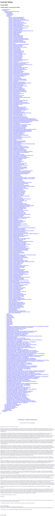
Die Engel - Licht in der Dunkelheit (15, 49)
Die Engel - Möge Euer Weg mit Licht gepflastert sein (18, 126)
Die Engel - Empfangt (12, 139)
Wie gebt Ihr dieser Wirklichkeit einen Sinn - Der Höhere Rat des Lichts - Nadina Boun (21, 389)
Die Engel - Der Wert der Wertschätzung (16, 72)
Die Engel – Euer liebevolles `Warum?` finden (17, 68)
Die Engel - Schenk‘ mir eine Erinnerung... (16, 45)
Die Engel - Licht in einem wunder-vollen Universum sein (19, 39)
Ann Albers (9, 16)
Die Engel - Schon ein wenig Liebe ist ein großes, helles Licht (19, 204)
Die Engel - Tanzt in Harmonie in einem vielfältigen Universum (20, 244)
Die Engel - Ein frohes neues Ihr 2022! (15, 201)
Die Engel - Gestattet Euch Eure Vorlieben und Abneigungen (19, 195)
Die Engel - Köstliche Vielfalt (14, 33)
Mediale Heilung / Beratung (7, 410)
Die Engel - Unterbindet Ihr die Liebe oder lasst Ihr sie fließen (19, 217)
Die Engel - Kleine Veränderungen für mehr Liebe (17, 90)
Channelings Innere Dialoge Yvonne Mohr (12, 11)
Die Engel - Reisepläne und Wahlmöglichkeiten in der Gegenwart (20, 299)
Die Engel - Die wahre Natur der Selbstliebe (16, 215)
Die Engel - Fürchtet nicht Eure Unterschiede (16, 267)
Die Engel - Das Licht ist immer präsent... (16, 293)
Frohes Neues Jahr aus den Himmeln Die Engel (17, 303)
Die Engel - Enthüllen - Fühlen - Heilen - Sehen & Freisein (19, 281)
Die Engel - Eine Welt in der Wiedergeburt (16, 285)
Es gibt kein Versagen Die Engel (14, 307)
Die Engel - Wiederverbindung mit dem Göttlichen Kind (18, 173)
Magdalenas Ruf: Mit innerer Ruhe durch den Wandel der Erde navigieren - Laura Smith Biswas (23, 377)
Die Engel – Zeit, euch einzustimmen (15, 58)
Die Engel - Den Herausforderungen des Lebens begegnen (19, 25)
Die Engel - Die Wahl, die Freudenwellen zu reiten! (17, 150)
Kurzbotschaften (9, 13)
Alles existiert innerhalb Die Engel (15, 312)
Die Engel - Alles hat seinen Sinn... (15, 174)
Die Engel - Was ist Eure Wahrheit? (15, 110)
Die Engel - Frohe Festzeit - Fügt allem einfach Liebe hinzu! (19, 206)
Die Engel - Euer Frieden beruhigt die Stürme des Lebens (18, 271)
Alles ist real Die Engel (13, 308)
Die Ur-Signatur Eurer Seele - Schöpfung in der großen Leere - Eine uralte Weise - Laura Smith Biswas (24, 339)
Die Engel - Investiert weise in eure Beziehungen (17, 19)
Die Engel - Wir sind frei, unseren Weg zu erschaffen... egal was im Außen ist (22, 177)
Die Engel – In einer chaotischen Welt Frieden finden (18, 69)
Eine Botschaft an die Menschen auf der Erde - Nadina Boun (17, 402)
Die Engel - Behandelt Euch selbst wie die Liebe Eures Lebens (19, 214)
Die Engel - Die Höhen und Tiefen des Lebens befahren (18, 146)
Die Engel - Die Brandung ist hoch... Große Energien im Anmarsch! (20, 121)
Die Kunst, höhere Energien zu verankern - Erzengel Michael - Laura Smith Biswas (21, 358)
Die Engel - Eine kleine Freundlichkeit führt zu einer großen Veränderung (21, 205)
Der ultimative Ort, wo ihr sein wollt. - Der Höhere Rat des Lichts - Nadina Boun (20, 400)
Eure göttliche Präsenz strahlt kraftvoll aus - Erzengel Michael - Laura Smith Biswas (21, 375)
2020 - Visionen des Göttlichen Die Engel (16, 302)
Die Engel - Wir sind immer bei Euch (15, 289)
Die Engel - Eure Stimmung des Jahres (15, 46)
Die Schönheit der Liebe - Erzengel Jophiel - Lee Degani (16, 328)
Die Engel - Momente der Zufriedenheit (15, 159)
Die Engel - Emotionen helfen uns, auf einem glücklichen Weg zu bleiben (21, 230)
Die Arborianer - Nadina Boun (12, 403)
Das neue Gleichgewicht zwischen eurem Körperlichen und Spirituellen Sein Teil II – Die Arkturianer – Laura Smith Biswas (28, 360)
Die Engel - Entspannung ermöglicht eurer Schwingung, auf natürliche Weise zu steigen (24, 233)
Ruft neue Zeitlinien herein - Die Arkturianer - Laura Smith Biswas (18, 345)
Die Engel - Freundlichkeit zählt (14, 34)
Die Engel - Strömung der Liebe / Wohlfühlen (17, 181)
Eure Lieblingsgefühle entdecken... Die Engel (16, 304)
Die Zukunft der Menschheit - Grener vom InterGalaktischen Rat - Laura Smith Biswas (21, 366)
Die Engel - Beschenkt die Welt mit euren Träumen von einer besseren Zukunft (22, 254)
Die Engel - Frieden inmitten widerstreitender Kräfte (18, 203)
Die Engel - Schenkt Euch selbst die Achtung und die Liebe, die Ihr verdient (22, 143)
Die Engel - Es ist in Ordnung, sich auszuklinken (17, 287)
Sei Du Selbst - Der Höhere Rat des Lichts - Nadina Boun (17, 396)
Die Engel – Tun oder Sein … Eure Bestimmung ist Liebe (19, 62)
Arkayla (8, 313)
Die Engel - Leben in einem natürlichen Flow (16, 17)
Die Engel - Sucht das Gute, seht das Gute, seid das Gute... (19, 265)
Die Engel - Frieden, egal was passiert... (16, 138)
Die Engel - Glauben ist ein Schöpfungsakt (16, 93)
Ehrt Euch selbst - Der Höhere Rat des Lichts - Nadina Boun (17, 392)
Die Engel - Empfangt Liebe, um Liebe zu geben (17, 187)
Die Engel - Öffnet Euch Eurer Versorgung (16, 211)
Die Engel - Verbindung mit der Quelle (15, 113)
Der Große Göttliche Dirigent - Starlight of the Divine (16, 393)
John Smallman (9, 321)
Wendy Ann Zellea (10, 316)
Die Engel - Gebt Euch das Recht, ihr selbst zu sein (17, 218)
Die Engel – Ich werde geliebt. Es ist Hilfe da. (17, 76)
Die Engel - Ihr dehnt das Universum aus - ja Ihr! (17, 213)
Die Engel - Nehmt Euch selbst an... (15, 144)
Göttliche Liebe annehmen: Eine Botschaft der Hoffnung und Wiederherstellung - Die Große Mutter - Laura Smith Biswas (27, 376)
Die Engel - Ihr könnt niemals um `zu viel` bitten (17, 127)
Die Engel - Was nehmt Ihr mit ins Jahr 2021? (16, 252)
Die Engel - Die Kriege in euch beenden (16, 37)
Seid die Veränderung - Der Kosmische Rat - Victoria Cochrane (17, 333)
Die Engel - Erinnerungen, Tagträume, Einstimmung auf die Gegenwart (21, 241)
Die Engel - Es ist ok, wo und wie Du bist (16, 262)
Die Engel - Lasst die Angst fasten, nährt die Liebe (17, 294)
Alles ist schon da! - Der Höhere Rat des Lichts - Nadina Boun (17, 388)
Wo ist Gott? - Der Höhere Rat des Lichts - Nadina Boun (16, 395)
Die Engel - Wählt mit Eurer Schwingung (16, 259)
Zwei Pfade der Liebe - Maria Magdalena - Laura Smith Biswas (17, 349)
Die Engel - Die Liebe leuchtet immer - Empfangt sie (18, 116)
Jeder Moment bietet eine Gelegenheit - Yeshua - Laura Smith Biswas (18, 384)
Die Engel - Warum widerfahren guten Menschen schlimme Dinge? (20, 131)
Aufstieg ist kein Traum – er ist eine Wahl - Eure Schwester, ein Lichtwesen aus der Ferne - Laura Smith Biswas (26, 353)
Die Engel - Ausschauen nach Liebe (15, 165)
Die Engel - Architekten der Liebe (15, 224)
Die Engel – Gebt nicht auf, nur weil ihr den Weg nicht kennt (19, 74)
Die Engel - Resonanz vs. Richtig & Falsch (16, 251)
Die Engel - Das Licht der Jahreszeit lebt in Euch (17, 128)
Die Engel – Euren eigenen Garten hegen (16, 56)
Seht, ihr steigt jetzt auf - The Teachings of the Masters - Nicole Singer (19, 387)
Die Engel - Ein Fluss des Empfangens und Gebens (17, 158)
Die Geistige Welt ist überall (9, 408)
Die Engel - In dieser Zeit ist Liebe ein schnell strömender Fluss (20, 171)
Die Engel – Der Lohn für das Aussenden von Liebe (18, 75)
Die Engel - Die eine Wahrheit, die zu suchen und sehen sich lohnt (20, 182)
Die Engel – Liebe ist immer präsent (15, 78)
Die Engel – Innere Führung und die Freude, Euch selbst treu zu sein (20, 64)
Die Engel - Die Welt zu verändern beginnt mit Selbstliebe (19, 272)
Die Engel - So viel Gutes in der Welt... (15, 180)
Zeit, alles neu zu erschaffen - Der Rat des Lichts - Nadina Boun (18, 379)
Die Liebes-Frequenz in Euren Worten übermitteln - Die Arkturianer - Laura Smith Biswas (22, 365)
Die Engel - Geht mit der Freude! (14, 169)
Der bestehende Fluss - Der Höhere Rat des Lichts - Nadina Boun (18, 398)
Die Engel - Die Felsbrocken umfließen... (16, 179)
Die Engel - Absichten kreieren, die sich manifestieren (18, 223)
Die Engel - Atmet (12, 43)
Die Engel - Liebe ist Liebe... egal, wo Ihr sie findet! (18, 163)
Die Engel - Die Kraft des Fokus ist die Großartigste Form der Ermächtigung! (22, 227)
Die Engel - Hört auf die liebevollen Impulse (16, 199)
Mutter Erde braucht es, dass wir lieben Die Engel (17, 310)
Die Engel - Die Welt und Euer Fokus (15, 86)
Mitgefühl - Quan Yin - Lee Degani (13, 330)
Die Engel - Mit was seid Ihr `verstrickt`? (16, 115)
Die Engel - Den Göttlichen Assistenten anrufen (17, 132)
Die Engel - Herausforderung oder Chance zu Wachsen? (18, 246)
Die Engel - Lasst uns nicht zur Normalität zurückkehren (18, 284)
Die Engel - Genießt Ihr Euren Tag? (15, 222)
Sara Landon (9, 318)
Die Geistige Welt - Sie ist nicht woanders (12, 405)
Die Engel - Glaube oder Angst (14, 98)
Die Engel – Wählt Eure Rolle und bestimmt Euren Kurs (18, 59)
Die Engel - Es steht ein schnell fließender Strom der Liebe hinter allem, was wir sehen (23, 120)
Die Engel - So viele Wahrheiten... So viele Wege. (17, 243)
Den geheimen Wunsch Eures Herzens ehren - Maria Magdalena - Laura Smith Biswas (21, 381)
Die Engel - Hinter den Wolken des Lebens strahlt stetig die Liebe (20, 112)
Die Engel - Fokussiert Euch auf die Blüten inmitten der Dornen (20, 198)
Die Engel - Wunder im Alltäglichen (15, 32)
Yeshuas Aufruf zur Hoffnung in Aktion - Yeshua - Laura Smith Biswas (19, 346)
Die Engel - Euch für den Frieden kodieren (16, 270)
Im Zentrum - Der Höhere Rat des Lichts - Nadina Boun (16, 364)
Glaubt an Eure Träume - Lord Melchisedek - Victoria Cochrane (18, 342)
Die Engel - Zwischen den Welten (15, 276)
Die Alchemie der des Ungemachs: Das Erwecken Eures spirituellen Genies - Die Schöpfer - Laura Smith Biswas (26, 370)
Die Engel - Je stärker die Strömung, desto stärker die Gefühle (19, 238)
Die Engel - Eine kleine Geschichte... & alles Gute (17, 291)
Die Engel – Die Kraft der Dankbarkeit (15, 52)
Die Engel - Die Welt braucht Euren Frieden (16, 278)
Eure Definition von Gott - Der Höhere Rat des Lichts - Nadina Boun (18, 367)
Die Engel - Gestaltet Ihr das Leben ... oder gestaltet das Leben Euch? (21, 170)
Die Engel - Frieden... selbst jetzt (14, 290)
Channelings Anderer (8, 12)
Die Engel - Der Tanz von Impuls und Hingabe (17, 231)
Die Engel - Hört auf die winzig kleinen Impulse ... (17, 83)
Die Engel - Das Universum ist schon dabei (16, 295)
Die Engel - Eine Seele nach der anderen (16, 197)
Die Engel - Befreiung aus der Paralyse (15, 70)
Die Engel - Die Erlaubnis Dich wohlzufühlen (17, 111)
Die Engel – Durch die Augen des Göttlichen (16, 71)
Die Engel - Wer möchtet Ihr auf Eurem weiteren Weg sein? (19, 225)
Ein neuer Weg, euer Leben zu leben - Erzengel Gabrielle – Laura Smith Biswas (20, 332)
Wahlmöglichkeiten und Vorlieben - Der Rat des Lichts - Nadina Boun (19, 380)
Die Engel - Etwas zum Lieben (14, 99)
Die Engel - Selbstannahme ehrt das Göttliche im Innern (18, 117)
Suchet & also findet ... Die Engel (14, 300)
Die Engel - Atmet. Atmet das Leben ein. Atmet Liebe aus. (19, 279)
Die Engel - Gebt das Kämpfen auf (15, 264)
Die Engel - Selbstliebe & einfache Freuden (16, 24)
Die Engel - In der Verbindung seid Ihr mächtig (17, 266)
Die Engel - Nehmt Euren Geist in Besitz (16, 216)
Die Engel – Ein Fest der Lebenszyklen (15, 54)
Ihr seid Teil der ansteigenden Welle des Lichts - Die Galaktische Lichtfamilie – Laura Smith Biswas (24, 356)
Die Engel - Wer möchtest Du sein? (15, 286)
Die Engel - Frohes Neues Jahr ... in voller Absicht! (17, 156)
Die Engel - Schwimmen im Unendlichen (16, 40)
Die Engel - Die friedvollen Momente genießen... (17, 41)
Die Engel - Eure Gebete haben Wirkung (16, 189)
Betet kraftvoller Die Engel (13, 309)
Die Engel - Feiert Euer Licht (14, 253)
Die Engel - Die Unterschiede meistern (15, 26)
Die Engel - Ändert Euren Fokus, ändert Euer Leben (18, 256)
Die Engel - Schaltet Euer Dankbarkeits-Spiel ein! (17, 207)
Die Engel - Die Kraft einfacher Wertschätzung (17, 255)
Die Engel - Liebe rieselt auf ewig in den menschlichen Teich (19, 103)
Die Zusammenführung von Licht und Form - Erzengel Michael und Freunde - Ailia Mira (22, 331)
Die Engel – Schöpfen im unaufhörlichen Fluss (17, 81)
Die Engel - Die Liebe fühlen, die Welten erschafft (17, 208)
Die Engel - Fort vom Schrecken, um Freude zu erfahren (18, 210)
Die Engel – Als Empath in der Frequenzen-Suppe (17, 63)
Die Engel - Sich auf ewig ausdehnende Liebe (17, 88)
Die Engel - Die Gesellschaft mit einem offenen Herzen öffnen (19, 282)
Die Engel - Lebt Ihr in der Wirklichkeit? (16, 209)
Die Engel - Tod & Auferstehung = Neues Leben (17, 239)
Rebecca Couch (9, 323)
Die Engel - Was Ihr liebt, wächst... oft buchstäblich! (18, 125)
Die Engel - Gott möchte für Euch (15, 175)
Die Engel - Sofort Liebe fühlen (14, 283)
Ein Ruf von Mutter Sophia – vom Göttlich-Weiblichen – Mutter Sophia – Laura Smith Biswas (23, 351)
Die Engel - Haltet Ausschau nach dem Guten (16, 190)
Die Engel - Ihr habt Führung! (14, 237)
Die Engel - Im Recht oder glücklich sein (16, 240)
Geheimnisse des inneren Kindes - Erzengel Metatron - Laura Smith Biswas (19, 363)
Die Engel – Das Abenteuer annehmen (15, 55)
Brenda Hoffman (10, 324)
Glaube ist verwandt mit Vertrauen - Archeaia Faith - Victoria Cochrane (19, 343)
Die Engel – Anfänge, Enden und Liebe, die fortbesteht (18, 67)
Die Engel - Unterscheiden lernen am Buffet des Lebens (18, 38)
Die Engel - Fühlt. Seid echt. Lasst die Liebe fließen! (18, 166)
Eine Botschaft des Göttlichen (14, 280)
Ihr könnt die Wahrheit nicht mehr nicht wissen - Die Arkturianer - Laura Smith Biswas (21, 359)
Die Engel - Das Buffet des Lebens (15, 196)
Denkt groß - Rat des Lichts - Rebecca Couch (14, 348)
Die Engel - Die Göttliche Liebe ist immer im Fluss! (18, 242)
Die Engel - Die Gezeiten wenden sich (15, 29)
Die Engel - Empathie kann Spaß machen (16, 84)
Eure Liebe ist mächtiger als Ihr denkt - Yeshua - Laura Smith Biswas (18, 385)
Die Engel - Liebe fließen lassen (14, 268)
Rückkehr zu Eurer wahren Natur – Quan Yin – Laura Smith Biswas (18, 338)
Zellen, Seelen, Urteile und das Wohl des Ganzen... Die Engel (19, 311)
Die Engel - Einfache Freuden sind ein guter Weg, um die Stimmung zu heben (22, 118)
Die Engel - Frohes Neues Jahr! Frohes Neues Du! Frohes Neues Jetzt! (21, 155)
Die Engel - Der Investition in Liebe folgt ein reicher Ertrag (19, 20)
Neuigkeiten (5, 411)
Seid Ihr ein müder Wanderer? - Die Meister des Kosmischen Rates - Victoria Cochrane (21, 350)
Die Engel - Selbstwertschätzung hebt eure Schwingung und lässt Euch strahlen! (22, 129)
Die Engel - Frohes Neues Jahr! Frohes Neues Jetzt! (18, 91)
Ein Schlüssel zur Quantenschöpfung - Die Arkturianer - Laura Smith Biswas (20, 327)
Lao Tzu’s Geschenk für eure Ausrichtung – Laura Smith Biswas (18, 357)
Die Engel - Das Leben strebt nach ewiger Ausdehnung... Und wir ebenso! (21, 178)
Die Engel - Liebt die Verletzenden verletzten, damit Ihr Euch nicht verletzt (21, 261)
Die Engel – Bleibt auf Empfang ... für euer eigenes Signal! (19, 73)
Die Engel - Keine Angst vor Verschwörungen (17, 273)
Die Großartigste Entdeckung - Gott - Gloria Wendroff (16, 337)
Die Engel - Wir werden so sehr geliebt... (16, 145)
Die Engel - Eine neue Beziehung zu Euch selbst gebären (18, 235)
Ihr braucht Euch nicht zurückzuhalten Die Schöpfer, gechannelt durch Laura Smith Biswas (22, 383)
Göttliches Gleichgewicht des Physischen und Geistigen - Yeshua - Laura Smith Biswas (21, 344)
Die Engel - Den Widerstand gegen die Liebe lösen (17, 109)
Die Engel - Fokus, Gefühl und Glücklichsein (16, 154)
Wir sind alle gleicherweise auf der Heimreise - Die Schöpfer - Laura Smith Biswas (21, 372)
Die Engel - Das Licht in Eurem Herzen (16, 202)
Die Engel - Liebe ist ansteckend (14, 292)
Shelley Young (9, 320)
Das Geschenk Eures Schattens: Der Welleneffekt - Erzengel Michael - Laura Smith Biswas (22, 378)
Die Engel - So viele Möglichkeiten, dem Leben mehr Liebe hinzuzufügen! (21, 186)
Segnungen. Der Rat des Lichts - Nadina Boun (15, 386)
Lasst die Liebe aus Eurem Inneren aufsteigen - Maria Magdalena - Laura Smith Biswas (22, 352)
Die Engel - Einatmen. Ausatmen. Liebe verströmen (18, 47)
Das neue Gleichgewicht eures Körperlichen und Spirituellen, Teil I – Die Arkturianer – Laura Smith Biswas (25, 361)
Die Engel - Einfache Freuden (14, 94)
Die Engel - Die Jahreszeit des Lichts (15, 160)
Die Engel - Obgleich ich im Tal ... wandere (16, 296)
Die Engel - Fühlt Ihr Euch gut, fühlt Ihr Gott (16, 236)
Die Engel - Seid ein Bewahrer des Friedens (16, 184)
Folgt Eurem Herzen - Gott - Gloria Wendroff (14, 340)
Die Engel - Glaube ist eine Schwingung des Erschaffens (18, 188)
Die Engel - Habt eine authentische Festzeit (16, 161)
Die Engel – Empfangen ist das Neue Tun (16, 65)
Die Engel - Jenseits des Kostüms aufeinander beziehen (18, 260)
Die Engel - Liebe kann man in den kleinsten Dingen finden (19, 122)
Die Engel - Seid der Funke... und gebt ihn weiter (17, 42)
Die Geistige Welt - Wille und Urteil (11, 407)
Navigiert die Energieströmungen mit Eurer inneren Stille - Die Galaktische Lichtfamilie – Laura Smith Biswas (25, 355)
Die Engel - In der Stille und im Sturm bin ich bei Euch (18, 102)
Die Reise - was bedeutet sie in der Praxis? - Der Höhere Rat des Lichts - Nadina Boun (21, 401)
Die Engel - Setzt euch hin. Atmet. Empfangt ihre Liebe (18, 27)
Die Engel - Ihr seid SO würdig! (14, 153)
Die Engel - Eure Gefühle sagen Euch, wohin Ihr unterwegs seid (20, 124)
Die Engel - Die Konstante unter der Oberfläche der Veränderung (20, 82)
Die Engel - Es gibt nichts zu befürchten (16, 101)
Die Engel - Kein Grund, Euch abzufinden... (16, 168)
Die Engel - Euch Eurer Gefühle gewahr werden (17, 140)
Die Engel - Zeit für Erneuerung (14, 123)
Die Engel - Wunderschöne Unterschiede (16, 28)
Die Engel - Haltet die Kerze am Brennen (16, 133)
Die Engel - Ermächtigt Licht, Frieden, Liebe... (17, 134)
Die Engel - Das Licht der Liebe (14, 92)
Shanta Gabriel (9, 319)
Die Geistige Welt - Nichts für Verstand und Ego (13, 404)
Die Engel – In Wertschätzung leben (15, 66)
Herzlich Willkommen (6, 9)
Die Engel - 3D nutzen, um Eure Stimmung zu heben (18, 85)
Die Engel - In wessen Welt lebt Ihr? (15, 250)
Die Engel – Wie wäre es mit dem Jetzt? (16, 60)
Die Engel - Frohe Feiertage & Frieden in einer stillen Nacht (19, 157)
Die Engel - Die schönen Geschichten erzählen (17, 89)
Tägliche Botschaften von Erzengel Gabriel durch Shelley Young (18, 394)
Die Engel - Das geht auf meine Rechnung (16, 18)
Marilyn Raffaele (10, 315)
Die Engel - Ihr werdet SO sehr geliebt (15, 176)
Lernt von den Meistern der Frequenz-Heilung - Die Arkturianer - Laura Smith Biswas (21, 341)
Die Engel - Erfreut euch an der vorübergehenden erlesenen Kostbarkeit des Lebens (23, 119)
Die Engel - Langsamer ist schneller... (15, 137)
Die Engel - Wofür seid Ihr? (13, 219)
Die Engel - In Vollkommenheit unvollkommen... (17, 141)
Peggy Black (9, 314)
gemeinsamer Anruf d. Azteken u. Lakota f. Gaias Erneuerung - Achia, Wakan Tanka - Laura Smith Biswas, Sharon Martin (28, 326)
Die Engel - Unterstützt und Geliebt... (15, 142)
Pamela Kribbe (9, 15)
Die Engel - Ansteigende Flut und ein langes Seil (17, 229)
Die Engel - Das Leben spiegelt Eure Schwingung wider (18, 257)
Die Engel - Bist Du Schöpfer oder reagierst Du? (17, 212)
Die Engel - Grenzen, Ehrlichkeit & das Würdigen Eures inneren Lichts (21, 30)
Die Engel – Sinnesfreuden (13, 80)
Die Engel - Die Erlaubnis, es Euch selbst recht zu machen (19, 147)
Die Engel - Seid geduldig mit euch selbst (16, 288)
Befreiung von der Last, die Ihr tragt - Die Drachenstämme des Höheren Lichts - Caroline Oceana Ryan (24, 335)
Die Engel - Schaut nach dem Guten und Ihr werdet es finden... (19, 172)
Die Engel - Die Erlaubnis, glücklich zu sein (16, 95)
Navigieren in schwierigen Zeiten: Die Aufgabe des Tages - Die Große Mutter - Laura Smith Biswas (24, 373)
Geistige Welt (5, 10)
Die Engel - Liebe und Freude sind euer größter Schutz (18, 100)
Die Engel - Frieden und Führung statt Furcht (16, 298)
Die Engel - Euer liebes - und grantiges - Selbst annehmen (19, 44)
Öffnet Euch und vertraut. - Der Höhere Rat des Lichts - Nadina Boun (19, 399)
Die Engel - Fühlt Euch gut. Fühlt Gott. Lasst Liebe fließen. (19, 185)
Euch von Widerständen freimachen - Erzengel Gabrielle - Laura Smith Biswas (20, 354)
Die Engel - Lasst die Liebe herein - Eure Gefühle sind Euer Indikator (21, 151)
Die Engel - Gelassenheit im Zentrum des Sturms (17, 247)
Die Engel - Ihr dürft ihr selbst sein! (15, 21)
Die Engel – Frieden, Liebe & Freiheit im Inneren (17, 53)
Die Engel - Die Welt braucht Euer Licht (16, 258)
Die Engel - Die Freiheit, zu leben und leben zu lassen (18, 200)
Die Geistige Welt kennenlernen (10, 406)
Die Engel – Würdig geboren (14, 61)
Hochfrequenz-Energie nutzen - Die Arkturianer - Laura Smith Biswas (19, 368)
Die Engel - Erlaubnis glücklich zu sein (15, 263)
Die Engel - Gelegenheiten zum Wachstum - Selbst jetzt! (18, 274)
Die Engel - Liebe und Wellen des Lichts (16, 36)
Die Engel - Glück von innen (14, 106)
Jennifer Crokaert (10, 322)
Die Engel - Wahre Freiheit (13, 105)
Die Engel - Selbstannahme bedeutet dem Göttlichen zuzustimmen (20, 130)
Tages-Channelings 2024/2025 (12, 336)
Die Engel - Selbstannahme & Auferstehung (16, 148)
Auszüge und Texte (10, 14)
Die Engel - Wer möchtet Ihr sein (14, 48)
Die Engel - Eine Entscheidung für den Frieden (17, 269)
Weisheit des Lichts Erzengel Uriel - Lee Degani (15, 329)
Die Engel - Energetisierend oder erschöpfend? (17, 228)
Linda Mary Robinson (10, 317)
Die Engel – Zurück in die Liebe (14, 77)
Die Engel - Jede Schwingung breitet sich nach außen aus (18, 183)
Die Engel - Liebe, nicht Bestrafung (15, 297)
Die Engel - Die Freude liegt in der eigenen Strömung (18, 167)
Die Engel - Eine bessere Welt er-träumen (16, 275)
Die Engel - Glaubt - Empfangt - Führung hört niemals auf (19, 152)
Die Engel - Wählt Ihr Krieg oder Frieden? (16, 194)
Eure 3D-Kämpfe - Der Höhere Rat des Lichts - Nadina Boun (17, 397)
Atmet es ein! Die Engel (13, 301)
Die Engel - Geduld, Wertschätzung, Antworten (17, 245)
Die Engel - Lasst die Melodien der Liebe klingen (17, 191)
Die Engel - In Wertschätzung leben (15, 162)
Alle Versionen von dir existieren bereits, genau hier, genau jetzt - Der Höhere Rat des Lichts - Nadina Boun (25, 371)
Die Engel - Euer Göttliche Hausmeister (16, 104)
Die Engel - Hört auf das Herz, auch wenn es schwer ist (18, 232)
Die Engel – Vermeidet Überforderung (15, 57)
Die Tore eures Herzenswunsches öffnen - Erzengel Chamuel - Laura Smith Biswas (21, 347)
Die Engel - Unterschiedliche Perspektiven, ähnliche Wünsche (19, 97)
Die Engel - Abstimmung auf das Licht (15, 31)
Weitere (8, 325)
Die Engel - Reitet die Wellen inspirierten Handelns (17, 149)
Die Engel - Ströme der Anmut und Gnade (16, 234)
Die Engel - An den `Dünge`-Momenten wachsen (17, 114)
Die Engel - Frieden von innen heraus (15, 96)
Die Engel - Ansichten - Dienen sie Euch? (16, 35)
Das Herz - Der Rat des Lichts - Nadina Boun (14, 369)
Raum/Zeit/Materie (8, 409)
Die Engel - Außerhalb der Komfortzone (16, 87)
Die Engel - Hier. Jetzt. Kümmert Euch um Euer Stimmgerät (19, 248)
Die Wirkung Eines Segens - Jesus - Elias (14, 382)
